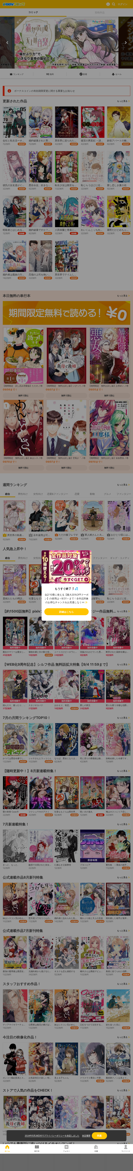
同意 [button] (99, 1135)
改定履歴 (86, 1135)
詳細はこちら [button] (66, 611)
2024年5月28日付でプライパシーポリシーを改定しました (52, 1135)
